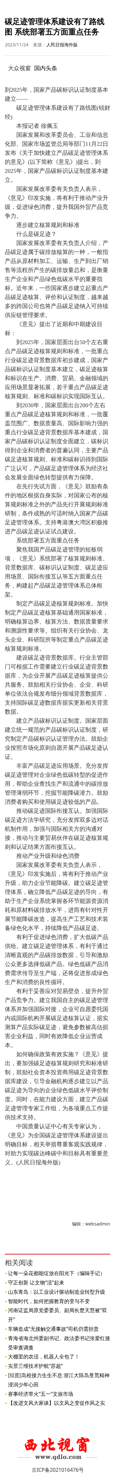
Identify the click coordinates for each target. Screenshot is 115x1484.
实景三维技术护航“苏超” (35, 1365)
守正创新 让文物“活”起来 (36, 1282)
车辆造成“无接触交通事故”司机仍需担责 (53, 1328)
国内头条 (45, 68)
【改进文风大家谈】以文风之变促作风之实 (56, 1402)
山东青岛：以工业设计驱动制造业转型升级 (56, 1291)
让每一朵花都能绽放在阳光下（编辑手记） (56, 1273)
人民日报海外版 (62, 45)
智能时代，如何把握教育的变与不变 (49, 1301)
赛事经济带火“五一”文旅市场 (40, 1393)
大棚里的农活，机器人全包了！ (44, 1356)
